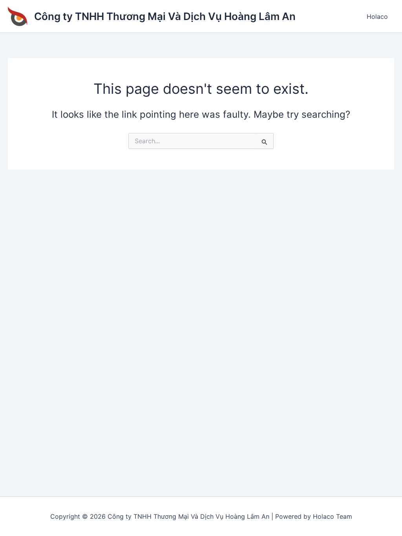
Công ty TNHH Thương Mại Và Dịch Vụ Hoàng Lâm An (165, 16)
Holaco (377, 16)
